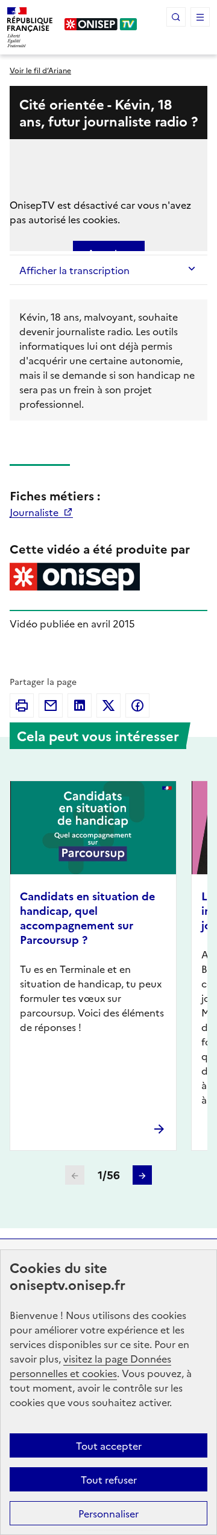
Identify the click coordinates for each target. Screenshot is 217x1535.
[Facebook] (137, 705)
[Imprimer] (22, 705)
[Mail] (51, 705)
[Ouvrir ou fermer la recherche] (176, 17)
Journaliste (35, 512)
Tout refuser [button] (109, 1479)
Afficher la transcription (74, 270)
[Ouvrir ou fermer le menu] (200, 17)
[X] (108, 705)
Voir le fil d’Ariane (40, 70)
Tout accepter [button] (109, 1445)
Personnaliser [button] (108, 1513)
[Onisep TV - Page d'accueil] (100, 24)
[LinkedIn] (80, 705)
